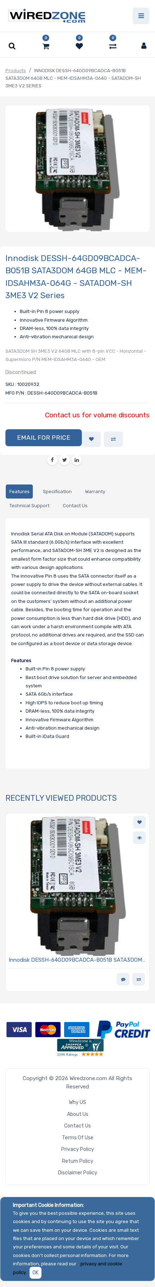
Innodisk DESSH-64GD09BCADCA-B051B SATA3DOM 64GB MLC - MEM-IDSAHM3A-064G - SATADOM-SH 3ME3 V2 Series (75, 960)
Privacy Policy (77, 1149)
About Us (77, 1114)
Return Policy (77, 1161)
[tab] (19, 491)
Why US (77, 1102)
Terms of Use (77, 1138)
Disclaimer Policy (77, 1173)
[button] (43, 438)
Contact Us (77, 1126)
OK (35, 1273)
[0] (46, 46)
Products (15, 70)
